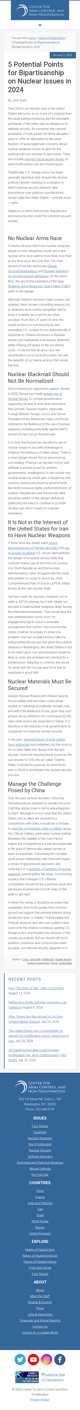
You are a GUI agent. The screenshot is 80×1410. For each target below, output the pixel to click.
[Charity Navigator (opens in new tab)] (27, 1377)
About (40, 1290)
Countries (40, 1132)
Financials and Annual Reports (40, 1320)
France (40, 1197)
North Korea (40, 1221)
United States (65, 963)
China (26, 959)
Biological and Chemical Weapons (40, 1162)
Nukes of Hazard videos (40, 1262)
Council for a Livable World (40, 1332)
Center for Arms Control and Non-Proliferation (40, 10)
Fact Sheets (40, 1126)
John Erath (35, 959)
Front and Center (40, 1268)
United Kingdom (40, 1233)
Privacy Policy (40, 1399)
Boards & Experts (40, 1302)
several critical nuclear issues (44, 159)
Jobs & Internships (40, 1314)
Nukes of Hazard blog (38, 963)
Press (40, 1308)
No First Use (40, 1175)
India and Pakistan (40, 1203)
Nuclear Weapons (40, 1138)
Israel (40, 1215)
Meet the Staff (40, 1296)
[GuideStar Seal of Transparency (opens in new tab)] (53, 1377)
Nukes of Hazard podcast (40, 1256)
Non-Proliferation (40, 1144)
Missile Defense (40, 1169)
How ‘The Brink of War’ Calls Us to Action (36, 988)
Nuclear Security (63, 959)
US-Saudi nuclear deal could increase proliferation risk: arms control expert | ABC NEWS (38, 1055)
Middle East (48, 959)
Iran (40, 1209)
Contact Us (40, 1326)
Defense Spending (40, 1156)
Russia (53, 963)
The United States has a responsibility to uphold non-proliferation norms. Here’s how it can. (39, 1036)
